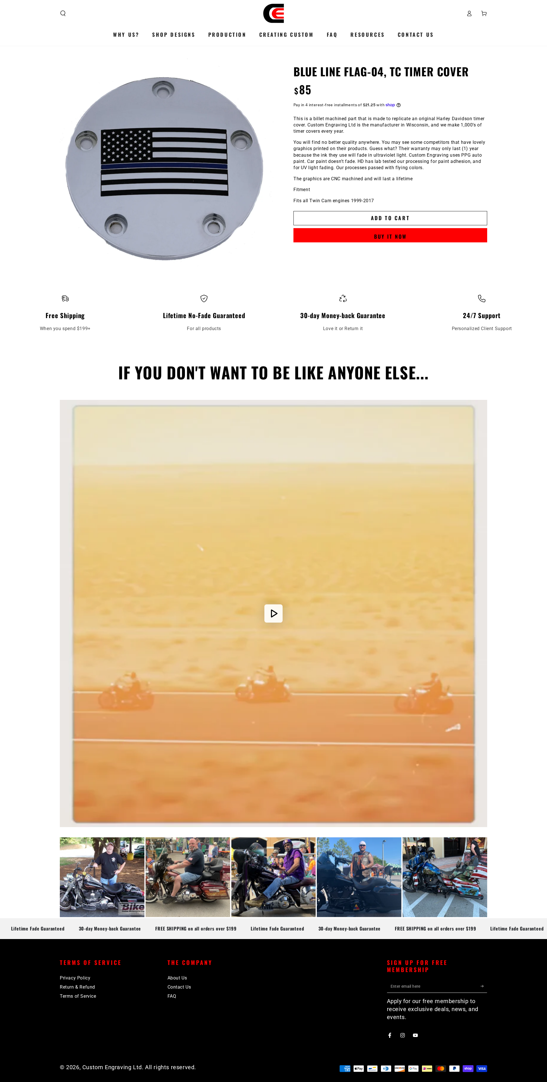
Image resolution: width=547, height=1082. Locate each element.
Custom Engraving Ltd (112, 1067)
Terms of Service (78, 996)
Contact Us (179, 987)
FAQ (172, 996)
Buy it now (390, 236)
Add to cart (390, 218)
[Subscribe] (484, 986)
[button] (63, 13)
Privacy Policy (75, 978)
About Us (177, 978)
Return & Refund (77, 987)
